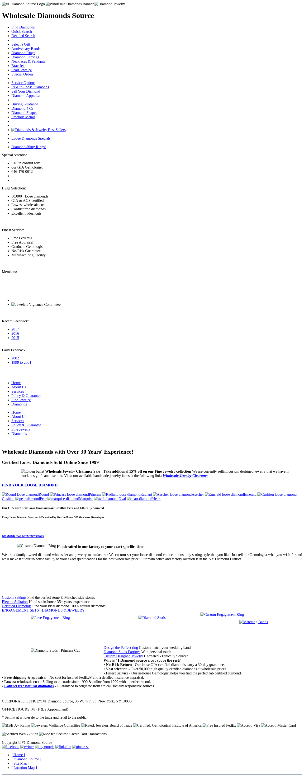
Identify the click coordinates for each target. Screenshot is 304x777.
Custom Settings (14, 597)
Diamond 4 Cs (22, 108)
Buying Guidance (24, 104)
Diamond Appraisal (26, 96)
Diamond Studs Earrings (122, 652)
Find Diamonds (23, 27)
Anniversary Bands (25, 49)
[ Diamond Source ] (26, 759)
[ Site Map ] (20, 763)
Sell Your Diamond (25, 91)
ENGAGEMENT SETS (20, 610)
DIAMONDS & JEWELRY (63, 610)
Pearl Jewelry (21, 70)
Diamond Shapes (24, 113)
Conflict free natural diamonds (29, 686)
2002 (15, 358)
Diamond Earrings (25, 57)
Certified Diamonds (16, 606)
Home (16, 383)
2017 (15, 329)
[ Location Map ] (24, 768)
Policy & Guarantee (26, 396)
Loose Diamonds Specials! (31, 138)
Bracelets (18, 66)
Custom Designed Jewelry (123, 656)
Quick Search (21, 31)
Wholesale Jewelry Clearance (185, 476)
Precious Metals (23, 117)
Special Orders (22, 74)
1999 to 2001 (21, 362)
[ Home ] (18, 755)
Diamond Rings (23, 53)
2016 (15, 333)
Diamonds (19, 404)
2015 (15, 338)
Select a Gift (20, 44)
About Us (18, 387)
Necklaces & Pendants (28, 61)
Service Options (23, 83)
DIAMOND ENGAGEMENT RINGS (23, 536)
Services (17, 391)
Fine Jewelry (21, 400)
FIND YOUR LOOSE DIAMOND (30, 485)
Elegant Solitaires (15, 602)
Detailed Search (23, 36)
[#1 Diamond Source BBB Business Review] (28, 300)
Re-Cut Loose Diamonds (30, 87)
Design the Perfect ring (121, 647)
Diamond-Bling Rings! (28, 147)
